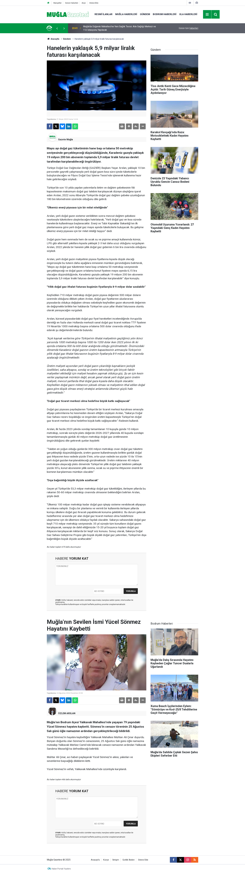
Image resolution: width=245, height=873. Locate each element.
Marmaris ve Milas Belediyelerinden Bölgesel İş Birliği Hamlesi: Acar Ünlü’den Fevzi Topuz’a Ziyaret (117, 28)
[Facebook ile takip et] (173, 860)
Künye (106, 860)
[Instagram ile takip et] (187, 860)
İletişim (115, 860)
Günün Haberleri (71, 3)
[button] (129, 126)
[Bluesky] (62, 126)
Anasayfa (54, 39)
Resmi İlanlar (103, 14)
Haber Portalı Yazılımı (61, 869)
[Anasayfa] (48, 3)
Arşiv (84, 3)
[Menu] (207, 14)
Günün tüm (188, 28)
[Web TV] (189, 2)
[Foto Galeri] (196, 2)
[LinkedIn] (69, 126)
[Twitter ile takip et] (180, 860)
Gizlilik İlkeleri (128, 860)
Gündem (145, 14)
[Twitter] (56, 126)
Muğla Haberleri (126, 14)
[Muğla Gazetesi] (68, 14)
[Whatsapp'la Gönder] (75, 126)
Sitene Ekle (93, 3)
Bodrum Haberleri (164, 14)
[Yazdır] (122, 126)
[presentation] (57, 28)
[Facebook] (49, 126)
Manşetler (57, 3)
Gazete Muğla (65, 139)
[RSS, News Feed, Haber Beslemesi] (194, 860)
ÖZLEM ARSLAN (66, 713)
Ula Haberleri (188, 14)
